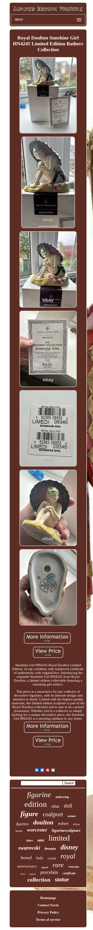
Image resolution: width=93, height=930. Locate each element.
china (76, 824)
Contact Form (48, 905)
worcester (37, 830)
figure (29, 814)
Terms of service (48, 919)
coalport (53, 814)
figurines (22, 824)
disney (69, 847)
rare (58, 864)
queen (33, 873)
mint (40, 840)
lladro (29, 840)
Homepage (48, 898)
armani (72, 816)
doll (68, 806)
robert (63, 823)
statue (62, 879)
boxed (26, 857)
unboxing (62, 797)
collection (38, 880)
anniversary (27, 866)
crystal (52, 858)
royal (67, 856)
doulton (43, 822)
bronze (50, 848)
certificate (69, 873)
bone (19, 831)
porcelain (49, 872)
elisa (55, 806)
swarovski (29, 848)
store (23, 874)
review (73, 867)
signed (44, 867)
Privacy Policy (48, 912)
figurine (39, 795)
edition (35, 804)
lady (39, 858)
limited (59, 838)
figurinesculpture (66, 830)
